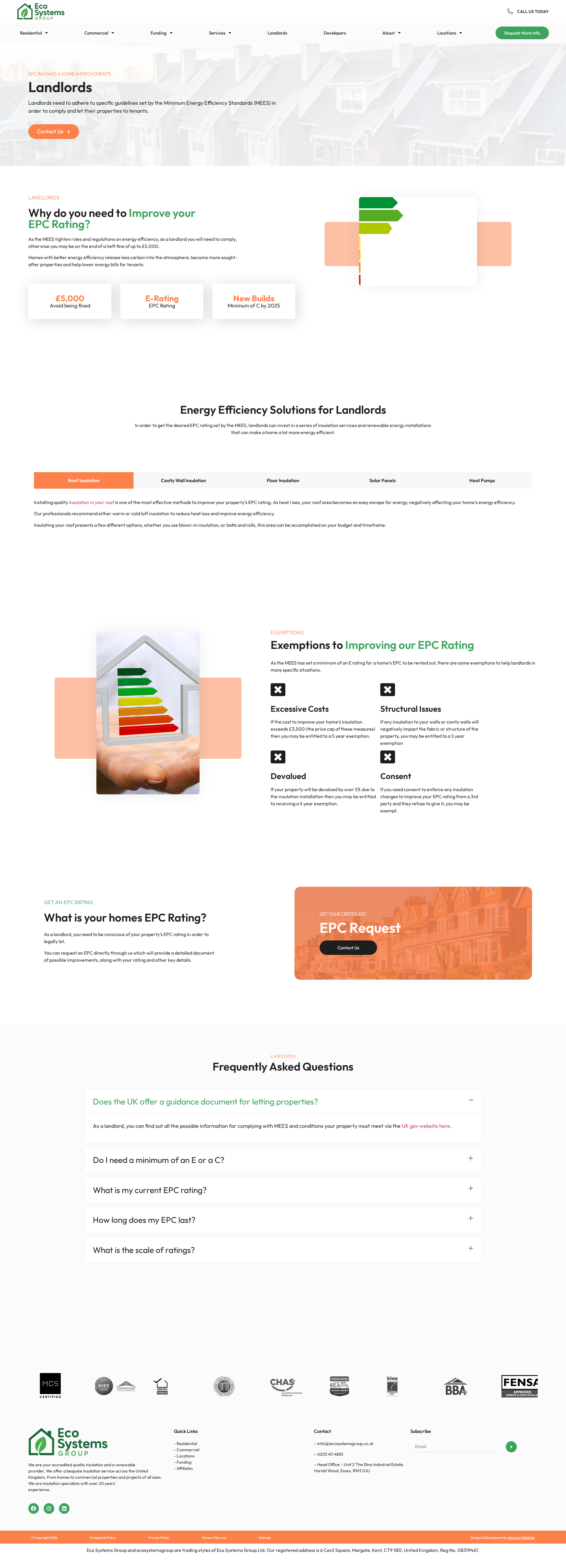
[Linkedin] (64, 1508)
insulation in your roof (91, 502)
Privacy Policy (159, 1538)
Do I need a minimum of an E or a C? (158, 1160)
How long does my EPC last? (144, 1220)
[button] (220, 33)
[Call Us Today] (510, 11)
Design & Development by (502, 1538)
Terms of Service (214, 1538)
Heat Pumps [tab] (482, 480)
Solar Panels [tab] (382, 480)
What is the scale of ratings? (144, 1250)
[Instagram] (49, 1508)
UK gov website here (426, 1126)
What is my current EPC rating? (150, 1190)
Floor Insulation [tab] (283, 480)
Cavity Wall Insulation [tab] (183, 480)
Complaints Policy (103, 1538)
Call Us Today (533, 11)
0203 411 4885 (329, 1454)
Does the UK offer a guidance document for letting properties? (205, 1101)
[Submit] (511, 1446)
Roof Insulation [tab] (84, 480)
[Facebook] (33, 1508)
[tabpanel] (283, 508)
